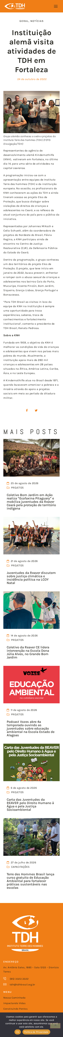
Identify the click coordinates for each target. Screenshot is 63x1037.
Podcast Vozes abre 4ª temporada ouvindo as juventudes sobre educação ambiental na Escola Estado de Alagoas (30, 728)
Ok (17, 1032)
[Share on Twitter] (36, 410)
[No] (55, 1025)
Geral (24, 21)
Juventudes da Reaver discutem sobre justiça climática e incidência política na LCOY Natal (31, 578)
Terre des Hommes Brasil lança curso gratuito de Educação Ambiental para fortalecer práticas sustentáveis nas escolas (30, 881)
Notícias (37, 21)
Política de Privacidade (36, 1032)
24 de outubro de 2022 (32, 79)
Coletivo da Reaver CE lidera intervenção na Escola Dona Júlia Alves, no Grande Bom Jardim (28, 652)
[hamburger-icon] (56, 6)
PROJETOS (17, 487)
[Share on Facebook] (27, 410)
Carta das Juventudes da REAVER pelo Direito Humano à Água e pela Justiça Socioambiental (30, 805)
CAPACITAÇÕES (20, 867)
